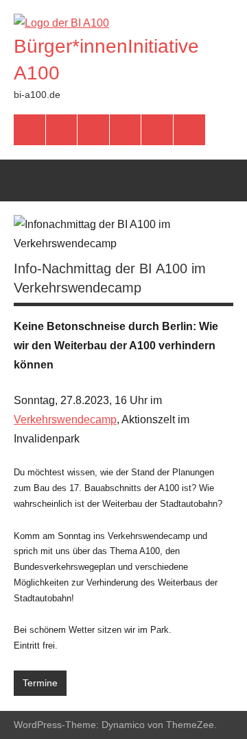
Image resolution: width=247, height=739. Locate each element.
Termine (40, 682)
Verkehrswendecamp (65, 419)
